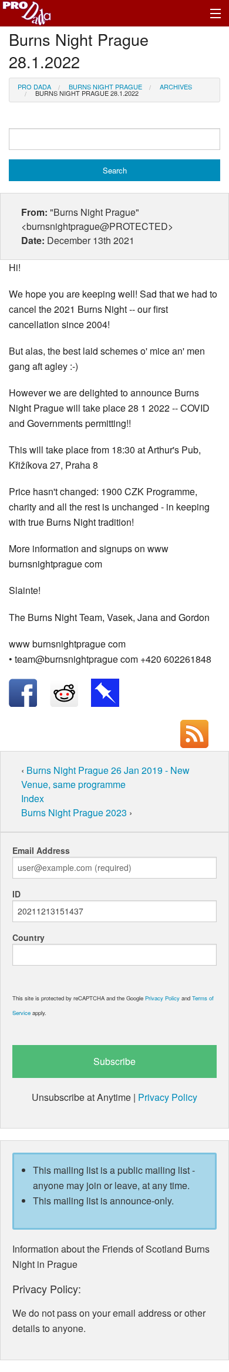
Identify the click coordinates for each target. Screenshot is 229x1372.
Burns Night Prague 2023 (75, 812)
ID (16, 894)
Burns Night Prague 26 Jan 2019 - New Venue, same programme (105, 777)
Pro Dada (34, 86)
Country (28, 937)
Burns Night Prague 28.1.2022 (87, 93)
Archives (176, 86)
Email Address (41, 850)
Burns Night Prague (105, 86)
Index (32, 798)
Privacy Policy (162, 998)
